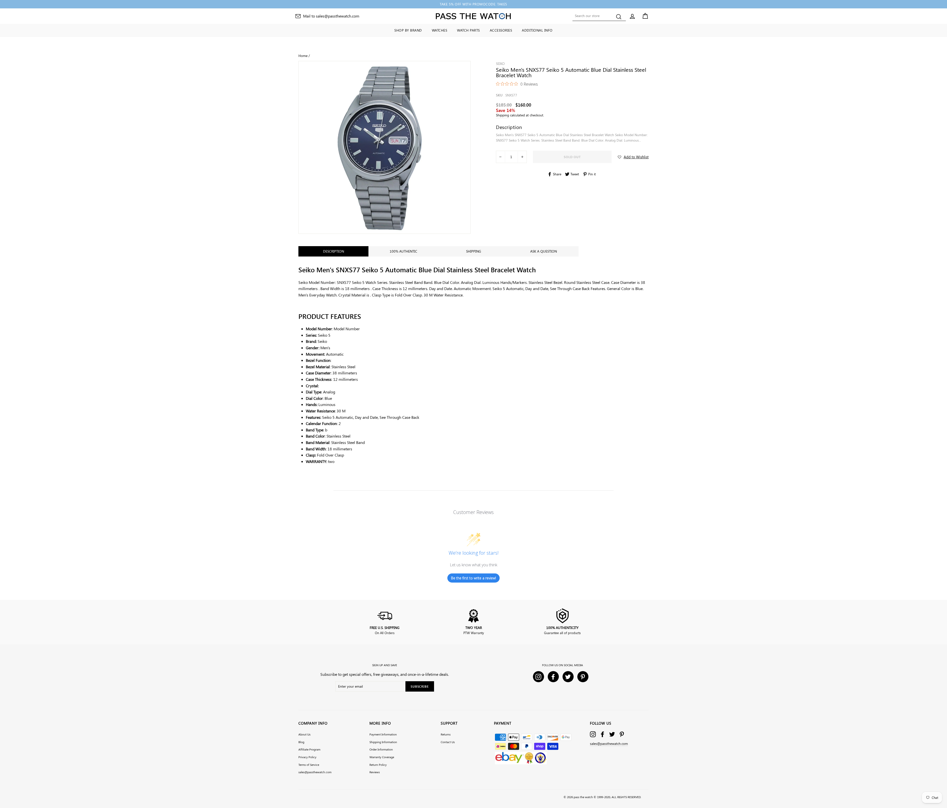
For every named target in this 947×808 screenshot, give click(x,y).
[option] (473, 4)
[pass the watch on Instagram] (593, 734)
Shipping (502, 115)
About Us (304, 734)
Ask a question (543, 251)
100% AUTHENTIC (403, 251)
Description (333, 251)
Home (303, 55)
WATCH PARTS (468, 30)
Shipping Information (383, 742)
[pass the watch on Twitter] (612, 734)
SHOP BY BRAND (408, 30)
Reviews (374, 772)
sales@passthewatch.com (314, 772)
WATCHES (439, 30)
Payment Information (383, 734)
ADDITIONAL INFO (537, 30)
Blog (301, 742)
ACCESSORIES (501, 30)
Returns (446, 734)
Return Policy (378, 765)
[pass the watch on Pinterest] (622, 734)
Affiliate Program (309, 749)
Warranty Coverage (381, 757)
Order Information (381, 749)
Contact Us (448, 742)
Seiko (500, 63)
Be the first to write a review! (473, 578)
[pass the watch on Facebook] (602, 734)
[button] (633, 157)
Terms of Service (308, 765)
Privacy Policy (307, 757)
